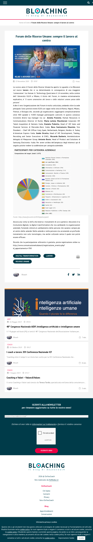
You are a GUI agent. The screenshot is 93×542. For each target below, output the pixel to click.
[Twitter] (73, 274)
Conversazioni (46, 514)
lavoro (49, 256)
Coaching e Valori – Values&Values (23, 377)
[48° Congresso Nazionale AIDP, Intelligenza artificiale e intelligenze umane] (46, 302)
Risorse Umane (22, 261)
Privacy (46, 497)
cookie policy (25, 529)
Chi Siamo (46, 491)
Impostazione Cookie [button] (66, 538)
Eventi (27, 23)
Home (21, 23)
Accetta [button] (81, 538)
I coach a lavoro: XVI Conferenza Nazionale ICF (29, 352)
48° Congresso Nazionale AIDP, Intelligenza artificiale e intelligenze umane (43, 326)
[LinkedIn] (79, 274)
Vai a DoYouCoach (46, 500)
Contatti (46, 494)
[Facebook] (69, 274)
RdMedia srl (53, 480)
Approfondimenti (46, 511)
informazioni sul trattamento (44, 424)
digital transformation (27, 256)
